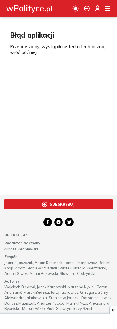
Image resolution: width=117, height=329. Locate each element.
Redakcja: (15, 235)
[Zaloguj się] (97, 8)
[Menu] (108, 8)
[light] (75, 8)
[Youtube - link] (58, 222)
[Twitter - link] (69, 222)
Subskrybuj (62, 204)
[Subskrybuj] (87, 8)
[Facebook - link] (47, 222)
